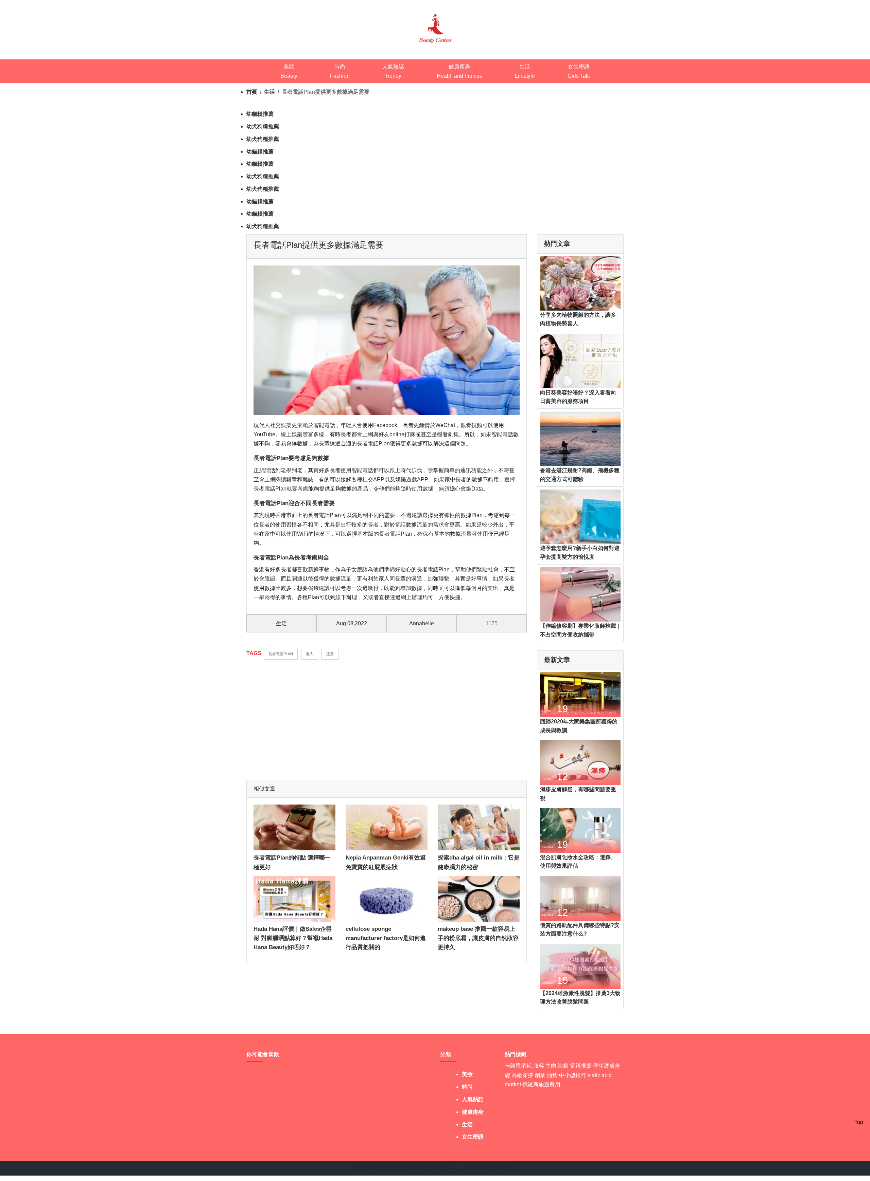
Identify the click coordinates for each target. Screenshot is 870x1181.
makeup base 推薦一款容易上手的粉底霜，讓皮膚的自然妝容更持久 (478, 938)
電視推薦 (581, 1066)
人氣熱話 (473, 1099)
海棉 (563, 1066)
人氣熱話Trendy (393, 71)
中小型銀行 (572, 1075)
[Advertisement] (386, 715)
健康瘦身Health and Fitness (459, 71)
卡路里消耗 (518, 1066)
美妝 (467, 1074)
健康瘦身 (473, 1112)
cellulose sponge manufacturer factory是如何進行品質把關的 (386, 938)
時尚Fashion (340, 71)
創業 (540, 1075)
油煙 (552, 1075)
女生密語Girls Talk (579, 71)
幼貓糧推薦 (260, 114)
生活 (281, 623)
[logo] (435, 27)
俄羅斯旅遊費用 (541, 1084)
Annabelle (421, 623)
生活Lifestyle (525, 71)
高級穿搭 (522, 1075)
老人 (309, 654)
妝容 (538, 1066)
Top (858, 1122)
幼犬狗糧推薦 (262, 126)
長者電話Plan (280, 654)
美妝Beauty (288, 71)
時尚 (467, 1087)
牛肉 (550, 1066)
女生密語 (473, 1137)
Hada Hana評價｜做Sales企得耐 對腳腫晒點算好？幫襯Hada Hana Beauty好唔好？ (293, 938)
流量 (330, 654)
